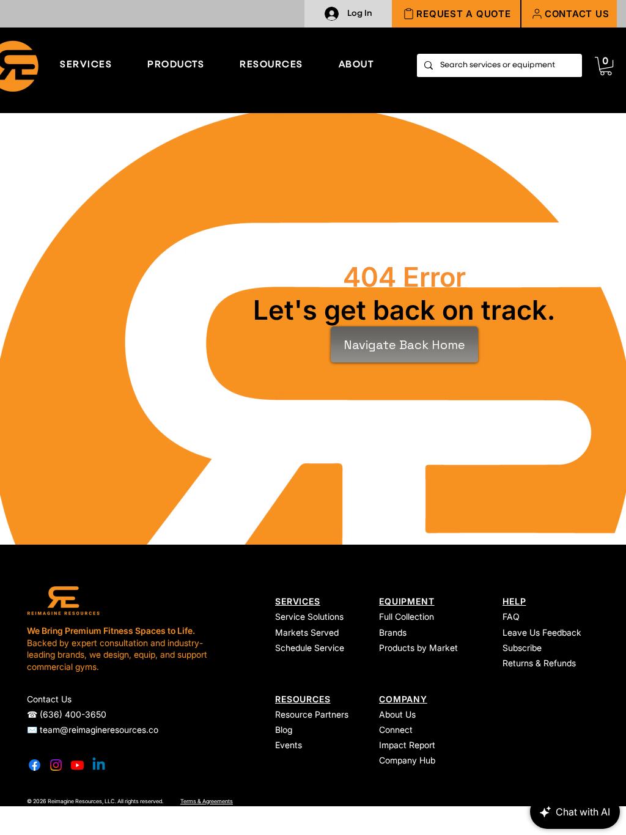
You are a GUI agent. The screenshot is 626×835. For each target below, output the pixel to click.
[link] (606, 66)
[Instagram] (56, 765)
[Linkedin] (98, 765)
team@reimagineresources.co (99, 729)
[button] (569, 14)
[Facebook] (34, 765)
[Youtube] (77, 765)
